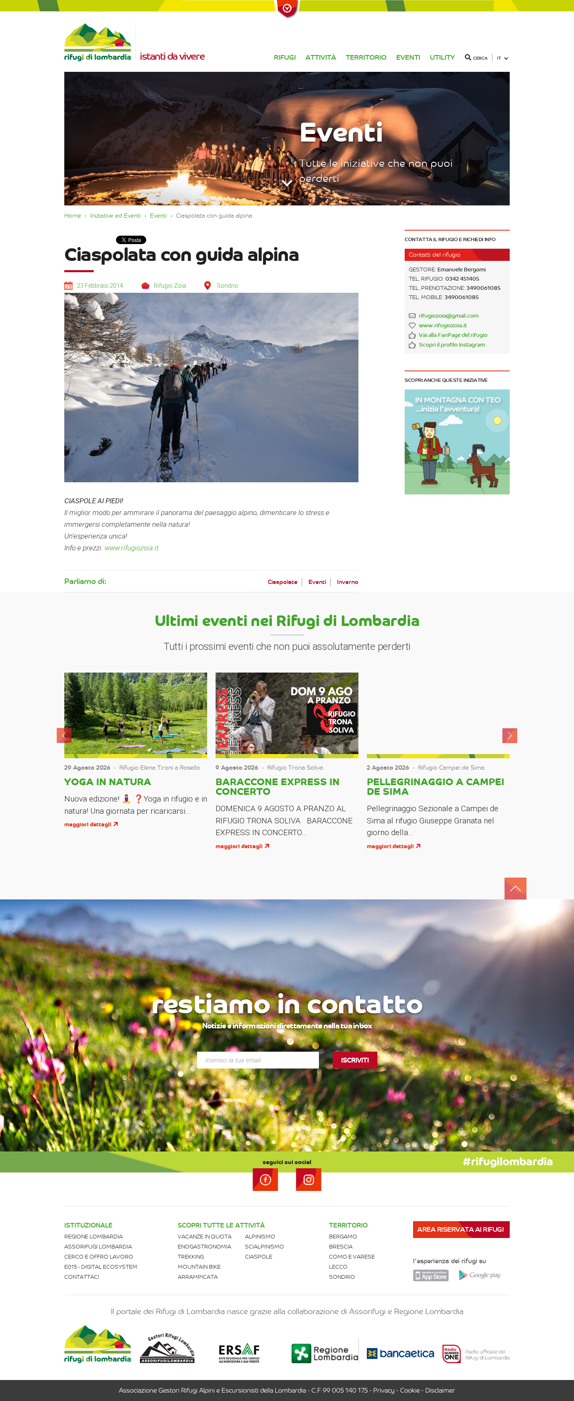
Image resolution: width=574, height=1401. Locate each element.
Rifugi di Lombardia (100, 42)
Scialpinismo (264, 1246)
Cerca (480, 58)
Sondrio (342, 1277)
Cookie (410, 1390)
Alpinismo (260, 1236)
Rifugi (285, 57)
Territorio (366, 57)
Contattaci (81, 1277)
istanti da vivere (172, 56)
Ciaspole (258, 1257)
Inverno (347, 582)
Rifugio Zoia (170, 285)
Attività (320, 57)
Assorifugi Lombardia (98, 1246)
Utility (442, 57)
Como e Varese (352, 1257)
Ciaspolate (283, 582)
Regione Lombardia (93, 1236)
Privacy (384, 1390)
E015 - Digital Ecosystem (100, 1267)
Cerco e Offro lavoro (98, 1257)
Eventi (408, 57)
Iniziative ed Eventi (115, 215)
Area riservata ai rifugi (460, 1229)
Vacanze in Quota (205, 1236)
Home (72, 215)
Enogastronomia (204, 1246)
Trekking (191, 1257)
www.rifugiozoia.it (131, 548)
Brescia (341, 1246)
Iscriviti (355, 1060)
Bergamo (343, 1236)
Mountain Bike (199, 1267)
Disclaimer (440, 1390)
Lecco (338, 1267)
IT (499, 58)
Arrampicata (198, 1277)
